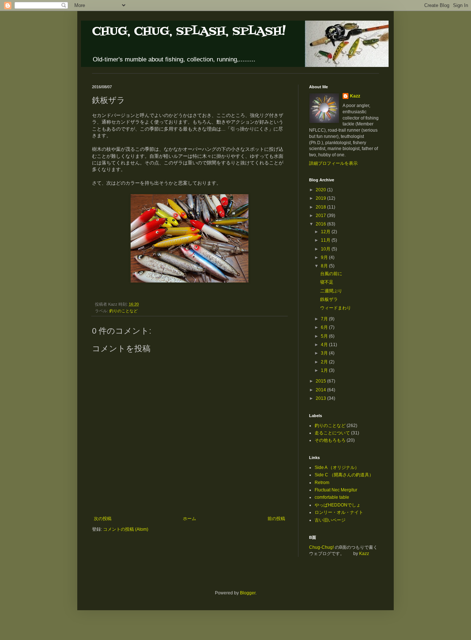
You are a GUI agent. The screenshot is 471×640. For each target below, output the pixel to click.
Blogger (247, 592)
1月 (325, 370)
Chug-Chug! (321, 547)
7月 (325, 318)
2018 (321, 207)
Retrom (322, 482)
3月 (325, 353)
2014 (321, 389)
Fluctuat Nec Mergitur (336, 490)
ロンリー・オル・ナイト (339, 512)
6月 (325, 327)
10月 (326, 249)
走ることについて (332, 432)
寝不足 (326, 282)
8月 (325, 266)
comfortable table (332, 497)
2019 (321, 198)
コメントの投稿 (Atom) (125, 529)
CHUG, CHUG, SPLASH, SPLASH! (189, 31)
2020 (321, 189)
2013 (321, 398)
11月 (326, 240)
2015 (321, 381)
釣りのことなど (123, 311)
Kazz (355, 96)
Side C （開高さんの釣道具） (344, 474)
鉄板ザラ (329, 299)
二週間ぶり (331, 291)
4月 (325, 344)
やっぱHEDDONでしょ (338, 505)
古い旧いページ (330, 520)
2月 (325, 362)
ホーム (189, 518)
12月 (326, 231)
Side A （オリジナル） (337, 467)
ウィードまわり (335, 307)
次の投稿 (102, 518)
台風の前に (331, 273)
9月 (325, 257)
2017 (321, 215)
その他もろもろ (330, 440)
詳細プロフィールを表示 (333, 163)
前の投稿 (276, 518)
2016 (321, 224)
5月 (325, 336)
